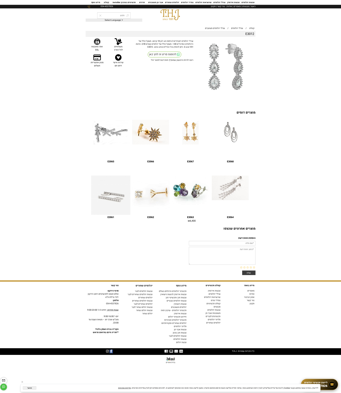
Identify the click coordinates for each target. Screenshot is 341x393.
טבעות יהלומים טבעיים (176, 300)
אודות (229, 6)
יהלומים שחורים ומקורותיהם (173, 323)
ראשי (253, 6)
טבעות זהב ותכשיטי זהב (176, 297)
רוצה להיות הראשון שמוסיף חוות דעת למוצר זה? (172, 60)
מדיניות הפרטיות (124, 388)
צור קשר (221, 6)
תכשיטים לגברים (213, 316)
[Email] (3, 381)
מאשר (29, 388)
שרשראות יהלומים (203, 2)
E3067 (190, 161)
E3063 (190, 217)
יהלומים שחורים (172, 2)
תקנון (213, 6)
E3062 (150, 217)
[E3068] (230, 143)
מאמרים (237, 6)
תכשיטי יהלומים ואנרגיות (175, 320)
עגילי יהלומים (219, 2)
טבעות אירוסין (233, 2)
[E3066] (150, 143)
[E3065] (110, 143)
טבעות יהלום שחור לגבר (142, 307)
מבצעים (245, 6)
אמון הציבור (249, 297)
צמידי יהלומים (187, 2)
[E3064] (230, 199)
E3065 (110, 161)
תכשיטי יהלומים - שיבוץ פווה (173, 310)
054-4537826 (112, 303)
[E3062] (150, 214)
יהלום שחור (147, 313)
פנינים (142, 2)
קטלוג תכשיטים (213, 303)
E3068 (230, 161)
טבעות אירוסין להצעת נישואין (173, 294)
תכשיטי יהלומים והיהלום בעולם (172, 291)
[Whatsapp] (3, 387)
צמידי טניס (215, 300)
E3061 (110, 217)
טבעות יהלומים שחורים (142, 300)
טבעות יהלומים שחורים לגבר (140, 294)
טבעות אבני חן (180, 329)
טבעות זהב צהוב (179, 332)
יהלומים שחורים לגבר (143, 304)
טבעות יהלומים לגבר (144, 291)
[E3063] (190, 206)
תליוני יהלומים (214, 319)
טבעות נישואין (180, 304)
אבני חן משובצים (155, 2)
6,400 (193, 221)
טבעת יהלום (181, 342)
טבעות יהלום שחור (144, 310)
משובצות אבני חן (213, 313)
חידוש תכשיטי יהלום (177, 316)
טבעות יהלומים (248, 2)
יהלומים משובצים (178, 307)
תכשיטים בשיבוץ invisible (124, 2)
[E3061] (110, 214)
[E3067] (190, 143)
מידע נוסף (95, 2)
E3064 (230, 217)
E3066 (150, 161)
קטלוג (106, 2)
